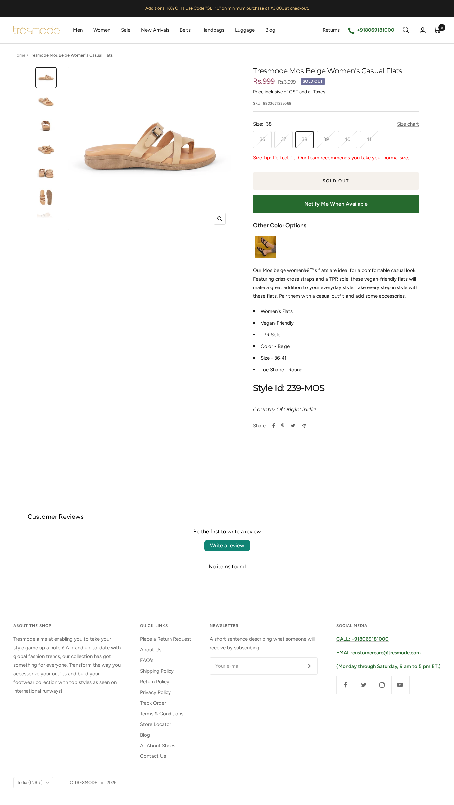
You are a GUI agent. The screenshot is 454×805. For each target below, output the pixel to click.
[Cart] (437, 30)
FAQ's (146, 660)
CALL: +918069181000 (362, 639)
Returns (331, 30)
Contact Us (153, 756)
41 (368, 139)
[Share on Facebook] (273, 425)
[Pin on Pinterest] (282, 425)
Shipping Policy (157, 671)
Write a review (227, 545)
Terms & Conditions (161, 714)
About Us (150, 650)
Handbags (212, 30)
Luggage (245, 30)
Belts (185, 30)
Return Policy (154, 682)
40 (347, 139)
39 (326, 139)
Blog (270, 30)
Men (78, 30)
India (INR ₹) (30, 782)
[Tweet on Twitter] (293, 425)
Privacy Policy (155, 692)
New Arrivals (155, 30)
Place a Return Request (165, 639)
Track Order (153, 703)
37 (283, 139)
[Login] (423, 30)
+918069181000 (375, 30)
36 (262, 139)
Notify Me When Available (336, 204)
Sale (125, 30)
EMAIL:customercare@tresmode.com (378, 653)
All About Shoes (157, 745)
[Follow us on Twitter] (364, 685)
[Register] (308, 666)
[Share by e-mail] (304, 426)
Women (101, 30)
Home (19, 55)
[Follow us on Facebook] (345, 685)
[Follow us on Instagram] (382, 685)
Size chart (408, 124)
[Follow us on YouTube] (400, 685)
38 (304, 139)
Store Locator (155, 724)
